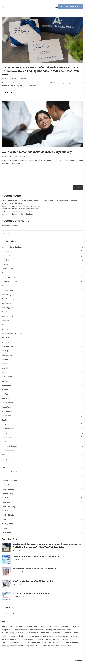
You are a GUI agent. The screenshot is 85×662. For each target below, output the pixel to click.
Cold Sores (6, 273)
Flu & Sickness (7, 355)
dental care (66, 630)
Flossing (5, 351)
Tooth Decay (7, 498)
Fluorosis (5, 364)
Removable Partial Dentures (12, 472)
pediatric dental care (28, 642)
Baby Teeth (6, 251)
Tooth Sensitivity (8, 511)
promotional (6, 454)
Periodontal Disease (9, 446)
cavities (62, 626)
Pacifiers (5, 433)
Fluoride (5, 359)
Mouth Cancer (7, 403)
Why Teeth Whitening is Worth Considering (18, 211)
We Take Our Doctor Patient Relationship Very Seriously (37, 152)
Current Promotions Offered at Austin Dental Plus (21, 206)
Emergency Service (9, 346)
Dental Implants (8, 312)
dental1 (23, 79)
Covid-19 (5, 286)
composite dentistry (73, 626)
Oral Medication (8, 429)
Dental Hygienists (8, 307)
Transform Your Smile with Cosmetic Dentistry (20, 209)
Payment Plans (7, 437)
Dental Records (7, 316)
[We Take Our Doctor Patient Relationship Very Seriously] (42, 124)
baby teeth (33, 626)
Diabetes (5, 329)
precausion (56, 642)
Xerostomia (6, 532)
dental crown (19, 633)
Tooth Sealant (7, 502)
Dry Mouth (6, 338)
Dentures (5, 325)
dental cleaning (8, 299)
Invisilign (5, 390)
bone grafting (52, 626)
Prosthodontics (7, 463)
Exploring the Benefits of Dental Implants (17, 214)
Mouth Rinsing (7, 407)
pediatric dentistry (44, 642)
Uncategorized (7, 524)
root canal (65, 642)
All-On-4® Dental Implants (12, 247)
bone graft (42, 626)
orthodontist (14, 642)
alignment (9, 626)
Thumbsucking (7, 493)
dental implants (43, 633)
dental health (30, 633)
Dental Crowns (7, 303)
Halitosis (5, 381)
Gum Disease (7, 377)
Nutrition (5, 420)
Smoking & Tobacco (9, 480)
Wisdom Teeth (7, 528)
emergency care (46, 636)
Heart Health (6, 385)
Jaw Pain (5, 394)
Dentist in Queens (71, 633)
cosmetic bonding (22, 630)
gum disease (54, 639)
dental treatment (56, 633)
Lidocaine (5, 398)
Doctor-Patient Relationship (12, 333)
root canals (74, 642)
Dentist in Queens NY (10, 636)
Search (4, 183)
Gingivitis (5, 368)
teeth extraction (8, 485)
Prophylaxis (6, 459)
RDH (3, 467)
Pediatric (5, 442)
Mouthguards (7, 411)
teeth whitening (49, 646)
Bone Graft (6, 260)
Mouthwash (6, 416)
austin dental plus (21, 626)
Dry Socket (6, 342)
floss (74, 636)
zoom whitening (8, 649)
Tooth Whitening (8, 515)
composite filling (8, 630)
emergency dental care (63, 636)
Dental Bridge (7, 294)
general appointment (18, 639)
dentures (35, 636)
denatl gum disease (53, 630)
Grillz (3, 372)
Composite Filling (8, 277)
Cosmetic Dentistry (9, 281)
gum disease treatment (69, 639)
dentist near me (25, 636)
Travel (4, 519)
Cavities (5, 264)
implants (5, 642)
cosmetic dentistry (37, 630)
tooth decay (61, 646)
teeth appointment (9, 646)
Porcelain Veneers (8, 450)
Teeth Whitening (8, 489)
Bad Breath (6, 256)
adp (3, 626)
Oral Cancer (6, 424)
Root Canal (6, 476)
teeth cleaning (23, 646)
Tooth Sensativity (8, 506)
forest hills (6, 639)
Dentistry (5, 320)
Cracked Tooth (7, 290)
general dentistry (34, 639)
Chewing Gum (7, 269)
